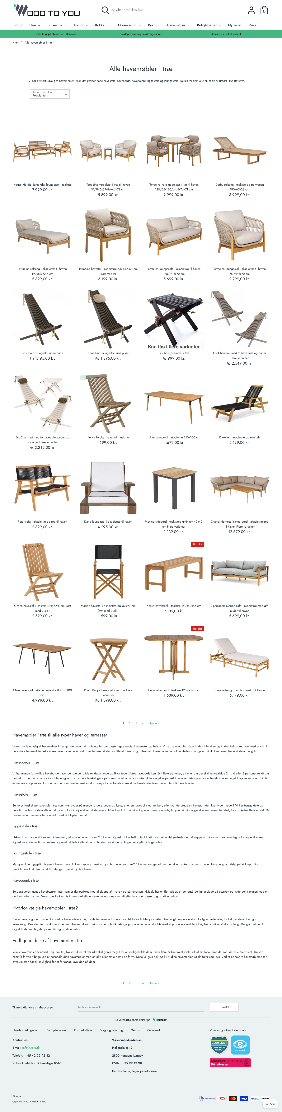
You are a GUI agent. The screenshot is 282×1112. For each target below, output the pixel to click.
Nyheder (235, 25)
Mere (252, 25)
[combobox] (50, 94)
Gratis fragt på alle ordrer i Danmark (55, 34)
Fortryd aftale (83, 1030)
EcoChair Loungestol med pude (108, 353)
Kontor (79, 25)
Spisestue (55, 25)
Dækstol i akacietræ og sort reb (239, 437)
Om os (135, 1030)
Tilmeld (224, 1007)
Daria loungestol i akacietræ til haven (108, 521)
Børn (152, 25)
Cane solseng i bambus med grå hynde (239, 690)
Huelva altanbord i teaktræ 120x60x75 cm (174, 690)
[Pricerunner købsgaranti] (230, 1066)
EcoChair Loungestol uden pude (42, 353)
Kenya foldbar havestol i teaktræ (108, 437)
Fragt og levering (111, 1030)
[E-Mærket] (241, 1046)
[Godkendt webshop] (220, 1046)
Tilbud (18, 25)
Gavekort (153, 1030)
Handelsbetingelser (25, 1030)
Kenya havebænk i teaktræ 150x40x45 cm (174, 606)
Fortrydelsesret (56, 1030)
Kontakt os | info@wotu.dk (226, 34)
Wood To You (38, 1101)
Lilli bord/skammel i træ (174, 353)
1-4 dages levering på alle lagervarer (141, 34)
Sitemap (17, 1096)
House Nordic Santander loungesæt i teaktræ (42, 184)
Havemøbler (176, 25)
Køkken (101, 25)
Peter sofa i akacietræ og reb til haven (42, 521)
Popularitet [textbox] (39, 95)
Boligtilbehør (207, 25)
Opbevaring (128, 25)
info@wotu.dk (31, 1047)
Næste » (153, 723)
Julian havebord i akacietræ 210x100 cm (174, 437)
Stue (33, 25)
